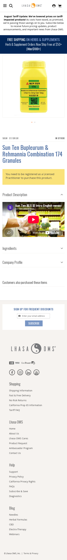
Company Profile (12, 262)
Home (12, 428)
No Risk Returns (18, 400)
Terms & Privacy (31, 553)
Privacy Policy (16, 476)
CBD (11, 524)
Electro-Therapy (17, 529)
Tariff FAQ (14, 410)
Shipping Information (20, 390)
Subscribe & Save (18, 491)
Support (13, 471)
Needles (13, 514)
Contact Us (15, 453)
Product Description (14, 194)
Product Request (18, 443)
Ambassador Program (21, 448)
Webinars (14, 534)
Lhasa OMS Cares (18, 438)
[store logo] (33, 5)
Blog (12, 508)
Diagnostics (15, 496)
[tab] (33, 194)
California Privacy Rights (22, 481)
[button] (32, 122)
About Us (14, 433)
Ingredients (9, 248)
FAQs (12, 486)
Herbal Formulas (18, 519)
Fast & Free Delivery (20, 395)
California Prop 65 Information (25, 405)
